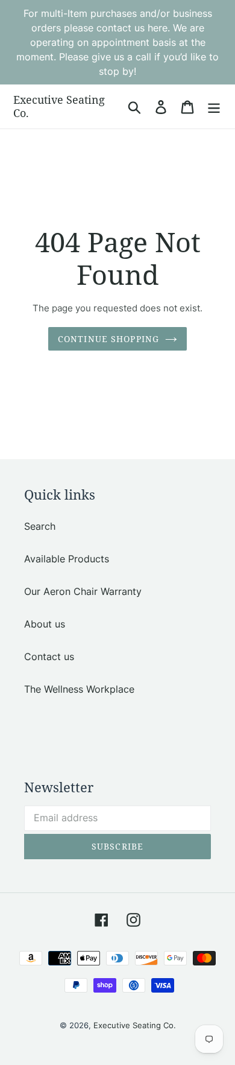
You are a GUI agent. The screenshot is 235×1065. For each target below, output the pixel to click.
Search (39, 526)
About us (44, 624)
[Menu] (214, 106)
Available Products (66, 559)
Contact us (49, 656)
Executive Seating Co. (59, 106)
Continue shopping (108, 339)
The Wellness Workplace (79, 689)
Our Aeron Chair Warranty (83, 591)
